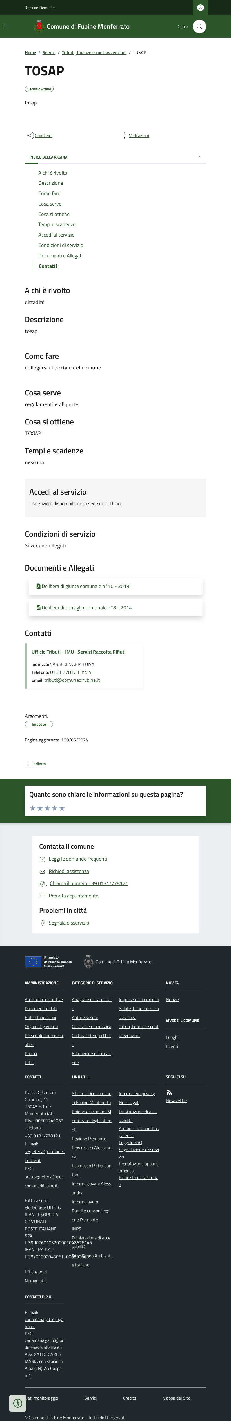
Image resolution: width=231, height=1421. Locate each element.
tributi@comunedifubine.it (72, 680)
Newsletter (176, 1100)
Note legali (129, 1102)
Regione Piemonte (40, 7)
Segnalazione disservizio (139, 1153)
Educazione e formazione (91, 1058)
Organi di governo (41, 1026)
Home (30, 52)
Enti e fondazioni (40, 1017)
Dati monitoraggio (41, 1398)
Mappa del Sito (176, 1398)
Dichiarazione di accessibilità (91, 1242)
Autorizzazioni (85, 1017)
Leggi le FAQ (130, 1142)
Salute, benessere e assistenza (139, 1013)
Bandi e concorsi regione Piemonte (91, 1215)
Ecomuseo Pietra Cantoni (92, 1170)
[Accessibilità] (17, 1403)
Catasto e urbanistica (91, 1026)
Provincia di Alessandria (91, 1152)
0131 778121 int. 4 (70, 672)
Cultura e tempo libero (91, 1040)
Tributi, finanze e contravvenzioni (94, 52)
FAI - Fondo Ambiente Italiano (91, 1260)
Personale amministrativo (44, 1040)
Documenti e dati (41, 1008)
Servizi (49, 52)
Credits (129, 1398)
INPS (76, 1228)
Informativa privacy (137, 1093)
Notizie (172, 999)
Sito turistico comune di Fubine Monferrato (91, 1098)
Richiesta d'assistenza (138, 1181)
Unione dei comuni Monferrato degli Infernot (92, 1120)
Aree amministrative (44, 999)
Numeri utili (35, 1280)
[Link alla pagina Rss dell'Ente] (169, 1092)
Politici (31, 1053)
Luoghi (172, 1037)
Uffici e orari (36, 1271)
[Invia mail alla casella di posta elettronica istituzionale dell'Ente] (45, 1156)
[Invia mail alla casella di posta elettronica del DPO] (45, 1323)
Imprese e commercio (139, 999)
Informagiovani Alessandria (91, 1188)
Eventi (172, 1046)
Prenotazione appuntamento (138, 1167)
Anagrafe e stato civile (92, 1004)
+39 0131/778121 (43, 1135)
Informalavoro (85, 1201)
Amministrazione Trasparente (139, 1132)
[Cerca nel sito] (197, 26)
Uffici (29, 1062)
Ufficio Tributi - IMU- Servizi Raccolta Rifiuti (78, 652)
